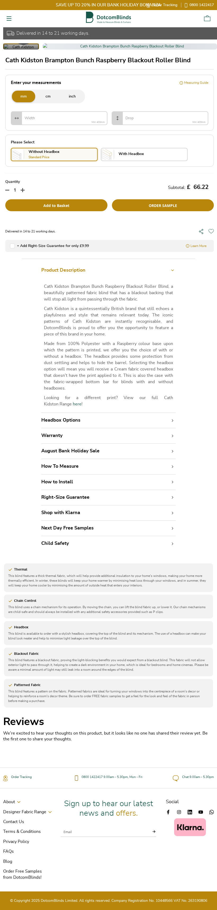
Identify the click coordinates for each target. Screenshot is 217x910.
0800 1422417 (201, 5)
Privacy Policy (16, 842)
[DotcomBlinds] (108, 17)
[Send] (151, 831)
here (77, 404)
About (9, 802)
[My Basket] (207, 18)
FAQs (8, 851)
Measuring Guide (196, 82)
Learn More (198, 246)
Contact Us (13, 822)
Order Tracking (164, 5)
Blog (7, 861)
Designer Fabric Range (24, 812)
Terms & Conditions (22, 831)
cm (48, 96)
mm (23, 96)
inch (72, 96)
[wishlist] (211, 231)
